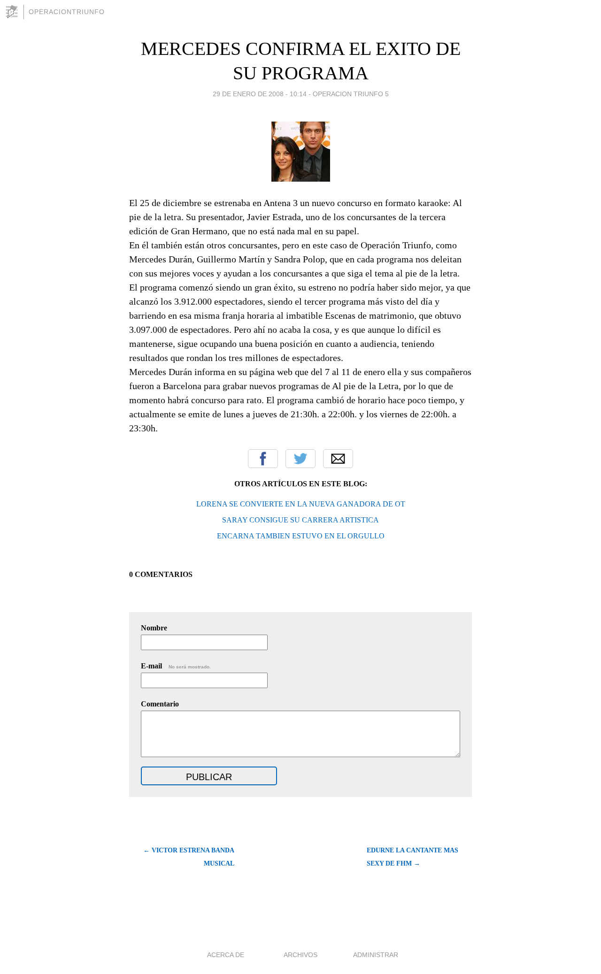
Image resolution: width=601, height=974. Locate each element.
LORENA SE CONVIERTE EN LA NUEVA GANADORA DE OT (300, 504)
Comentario (160, 704)
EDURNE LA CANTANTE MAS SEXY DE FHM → (412, 857)
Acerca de (225, 955)
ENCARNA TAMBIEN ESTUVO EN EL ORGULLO (301, 536)
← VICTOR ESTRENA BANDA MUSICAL (188, 857)
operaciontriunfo (67, 11)
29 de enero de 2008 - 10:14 (260, 94)
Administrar (375, 955)
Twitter (300, 458)
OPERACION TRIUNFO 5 (351, 94)
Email (338, 458)
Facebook (263, 458)
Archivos (300, 955)
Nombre (154, 628)
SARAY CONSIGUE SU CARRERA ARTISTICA (300, 520)
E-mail (176, 666)
